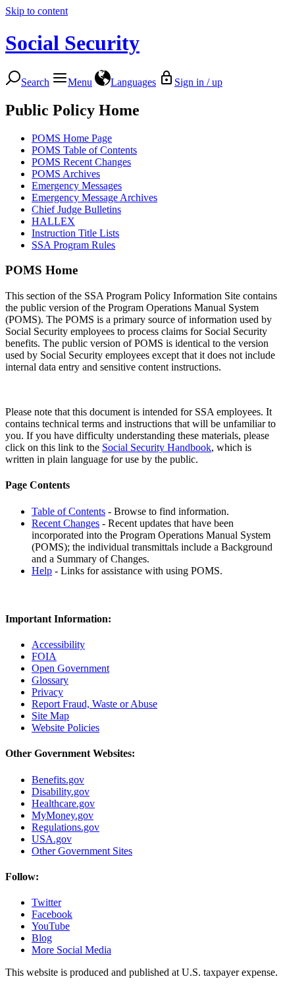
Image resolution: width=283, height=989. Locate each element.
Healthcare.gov (63, 803)
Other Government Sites (82, 850)
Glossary (50, 680)
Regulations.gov (65, 827)
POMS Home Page (72, 138)
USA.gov (52, 839)
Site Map (50, 715)
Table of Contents (68, 511)
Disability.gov (61, 791)
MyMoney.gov (62, 815)
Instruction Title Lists (75, 233)
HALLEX (53, 221)
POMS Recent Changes (81, 161)
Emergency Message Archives (94, 197)
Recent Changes (65, 523)
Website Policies (65, 727)
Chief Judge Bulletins (76, 209)
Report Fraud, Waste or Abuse (94, 703)
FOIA (44, 656)
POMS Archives (66, 173)
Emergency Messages (77, 185)
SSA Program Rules (73, 245)
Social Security (72, 43)
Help (42, 570)
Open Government (70, 668)
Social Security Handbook (156, 447)
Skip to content (36, 10)
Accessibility (58, 644)
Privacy (47, 692)
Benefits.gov (58, 779)
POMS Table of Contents (84, 150)
